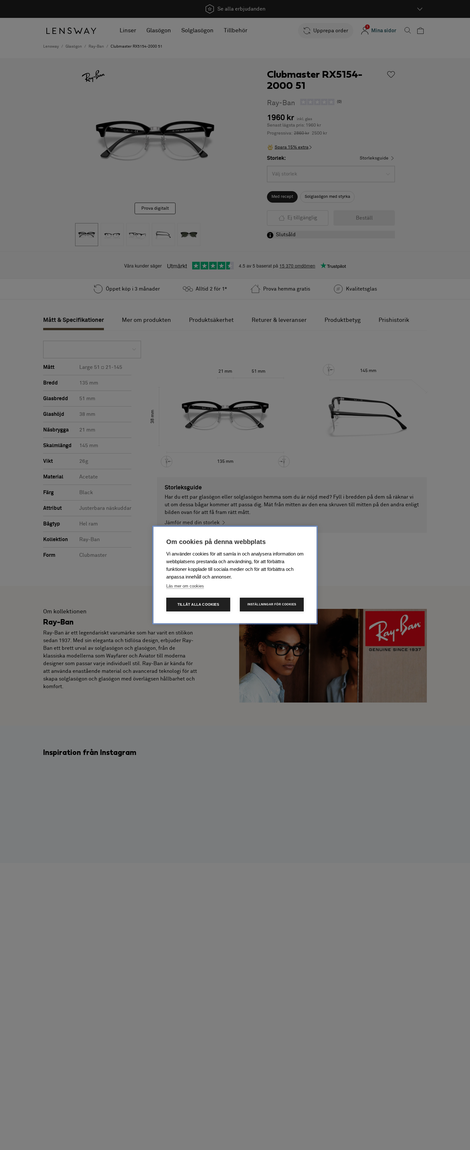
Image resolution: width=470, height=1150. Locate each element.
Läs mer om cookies (185, 586)
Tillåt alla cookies (198, 604)
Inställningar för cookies (271, 604)
